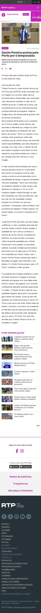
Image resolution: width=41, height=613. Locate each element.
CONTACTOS (6, 560)
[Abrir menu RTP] (20, 2)
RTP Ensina (6, 539)
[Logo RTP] (13, 505)
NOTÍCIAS (5, 524)
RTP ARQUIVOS (7, 536)
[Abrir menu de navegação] (39, 7)
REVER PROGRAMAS (9, 548)
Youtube (22, 516)
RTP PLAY (5, 542)
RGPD (4, 591)
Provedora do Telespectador (15, 563)
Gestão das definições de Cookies (16, 594)
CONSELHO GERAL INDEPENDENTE (15, 579)
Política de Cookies (25, 601)
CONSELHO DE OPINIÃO (10, 582)
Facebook (4, 516)
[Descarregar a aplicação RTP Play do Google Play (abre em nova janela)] (26, 466)
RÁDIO (4, 533)
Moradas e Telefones (20, 490)
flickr (28, 516)
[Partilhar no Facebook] (2, 68)
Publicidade (15, 603)
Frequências (20, 483)
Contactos (6, 557)
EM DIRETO (6, 545)
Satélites (6, 572)
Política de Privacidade (10, 601)
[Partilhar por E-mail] (10, 68)
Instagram (16, 516)
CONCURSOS (7, 551)
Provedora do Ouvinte (11, 566)
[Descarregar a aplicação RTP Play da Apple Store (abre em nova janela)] (14, 466)
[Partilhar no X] (6, 68)
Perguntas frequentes (12, 554)
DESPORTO (6, 527)
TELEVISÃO (6, 530)
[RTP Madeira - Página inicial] (13, 7)
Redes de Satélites (20, 476)
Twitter (10, 516)
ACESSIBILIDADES (8, 569)
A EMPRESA (6, 575)
